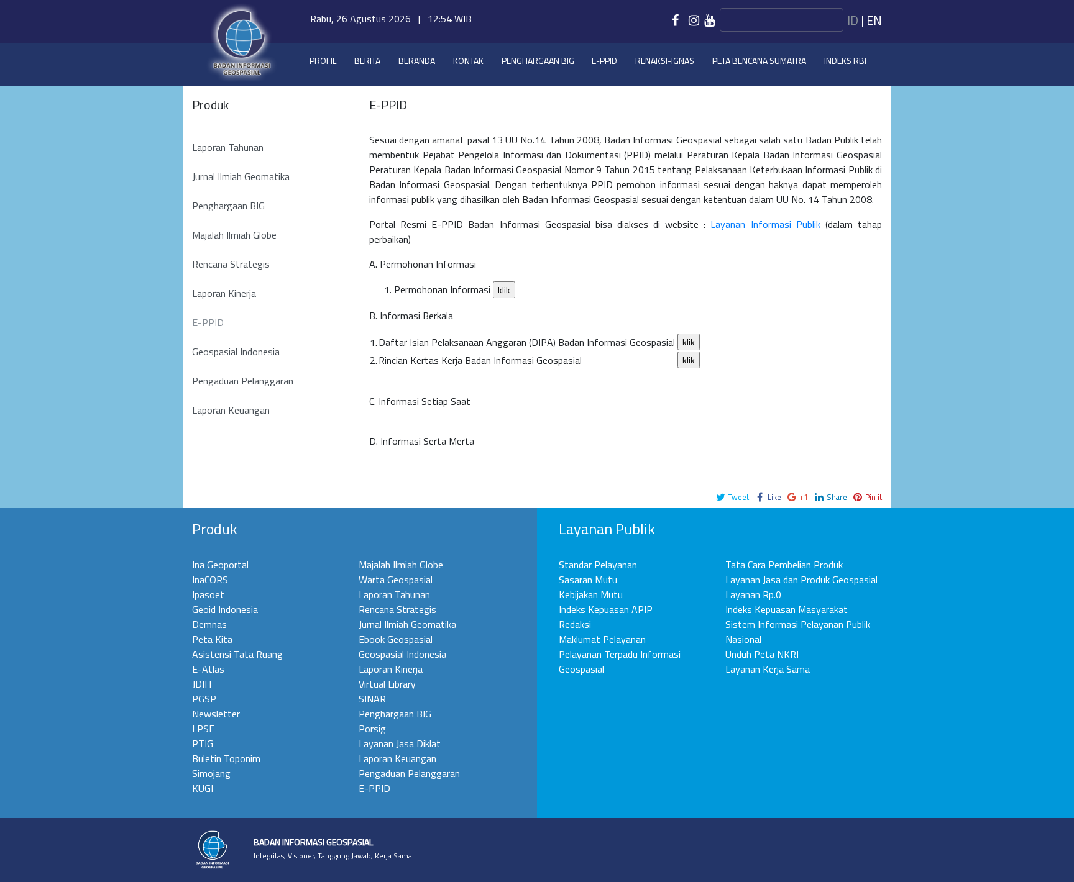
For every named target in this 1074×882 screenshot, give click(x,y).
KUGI (202, 788)
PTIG (202, 743)
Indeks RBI (845, 60)
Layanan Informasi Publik (765, 224)
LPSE (203, 728)
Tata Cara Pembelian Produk (784, 564)
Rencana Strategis (231, 264)
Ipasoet (208, 594)
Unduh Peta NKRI (762, 654)
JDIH (201, 683)
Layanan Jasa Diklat (400, 743)
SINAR (372, 698)
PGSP (204, 698)
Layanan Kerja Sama (767, 669)
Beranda (416, 60)
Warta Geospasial (396, 579)
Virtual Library (387, 683)
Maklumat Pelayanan (602, 639)
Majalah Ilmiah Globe (234, 234)
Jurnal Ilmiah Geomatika (241, 176)
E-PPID (208, 322)
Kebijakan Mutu (591, 594)
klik (504, 289)
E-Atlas (208, 669)
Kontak (468, 60)
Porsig (372, 728)
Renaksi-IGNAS (664, 60)
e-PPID (604, 60)
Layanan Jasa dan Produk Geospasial (801, 579)
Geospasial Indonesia (236, 351)
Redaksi (575, 624)
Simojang (211, 773)
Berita (367, 60)
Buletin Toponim (226, 758)
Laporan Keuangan (231, 409)
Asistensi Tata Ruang (237, 654)
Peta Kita (212, 639)
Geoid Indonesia (225, 609)
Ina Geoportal (220, 564)
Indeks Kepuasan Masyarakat (786, 609)
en (874, 20)
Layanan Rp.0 (753, 594)
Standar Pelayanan (598, 564)
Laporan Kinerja (224, 293)
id (852, 20)
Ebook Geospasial (396, 639)
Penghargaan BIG (538, 60)
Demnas (209, 624)
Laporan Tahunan (228, 147)
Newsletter (216, 713)
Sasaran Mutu (588, 579)
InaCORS (210, 579)
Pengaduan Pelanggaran (242, 380)
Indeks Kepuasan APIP (606, 609)
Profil (323, 60)
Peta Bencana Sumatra (759, 60)
